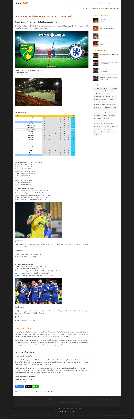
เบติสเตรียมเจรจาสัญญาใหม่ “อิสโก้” (107, 36)
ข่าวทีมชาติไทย (97, 96)
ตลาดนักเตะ (106, 126)
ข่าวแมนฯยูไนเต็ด (98, 123)
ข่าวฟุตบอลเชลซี (97, 107)
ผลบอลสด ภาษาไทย (62, 400)
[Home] (83, 8)
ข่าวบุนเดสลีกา (112, 99)
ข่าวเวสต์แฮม (97, 121)
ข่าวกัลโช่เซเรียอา (113, 88)
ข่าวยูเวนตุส (106, 110)
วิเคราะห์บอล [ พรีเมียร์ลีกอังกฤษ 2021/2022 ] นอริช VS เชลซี (106, 8)
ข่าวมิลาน (115, 107)
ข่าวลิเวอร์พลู (97, 112)
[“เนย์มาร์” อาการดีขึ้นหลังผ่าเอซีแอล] (95, 28)
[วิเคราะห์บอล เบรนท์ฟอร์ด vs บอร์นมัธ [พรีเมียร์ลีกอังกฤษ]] (95, 78)
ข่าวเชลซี (105, 115)
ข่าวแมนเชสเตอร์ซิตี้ (108, 123)
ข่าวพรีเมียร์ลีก (97, 102)
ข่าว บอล (114, 96)
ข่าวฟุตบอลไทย (107, 107)
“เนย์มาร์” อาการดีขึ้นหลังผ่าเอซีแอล (107, 28)
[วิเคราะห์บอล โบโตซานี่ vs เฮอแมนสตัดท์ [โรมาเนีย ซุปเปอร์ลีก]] (95, 63)
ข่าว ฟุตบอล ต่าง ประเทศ (99, 104)
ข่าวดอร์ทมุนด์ (107, 93)
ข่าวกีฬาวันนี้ (103, 91)
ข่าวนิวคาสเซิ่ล (106, 96)
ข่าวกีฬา (96, 91)
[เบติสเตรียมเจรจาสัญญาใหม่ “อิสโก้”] (95, 36)
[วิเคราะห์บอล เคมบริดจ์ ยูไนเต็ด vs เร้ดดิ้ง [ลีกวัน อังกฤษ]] (95, 55)
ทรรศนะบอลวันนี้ (26, 391)
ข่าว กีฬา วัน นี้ (111, 91)
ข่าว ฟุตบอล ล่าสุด (111, 104)
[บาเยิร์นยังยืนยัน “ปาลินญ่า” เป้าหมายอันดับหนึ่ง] (95, 20)
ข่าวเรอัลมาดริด (97, 118)
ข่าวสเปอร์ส (114, 112)
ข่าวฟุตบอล (112, 102)
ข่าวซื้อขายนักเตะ (98, 93)
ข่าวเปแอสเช (112, 115)
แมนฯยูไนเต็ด (97, 134)
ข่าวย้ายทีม (113, 110)
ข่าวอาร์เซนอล (97, 115)
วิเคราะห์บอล (18, 26)
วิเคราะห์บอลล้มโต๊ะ (33, 391)
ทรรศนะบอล (20, 391)
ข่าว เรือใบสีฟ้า (106, 118)
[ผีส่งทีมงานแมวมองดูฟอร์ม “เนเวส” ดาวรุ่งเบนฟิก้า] (95, 43)
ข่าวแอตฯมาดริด (98, 126)
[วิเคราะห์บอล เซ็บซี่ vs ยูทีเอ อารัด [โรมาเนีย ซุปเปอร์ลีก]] (95, 70)
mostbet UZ (104, 88)
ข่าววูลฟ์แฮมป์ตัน (106, 112)
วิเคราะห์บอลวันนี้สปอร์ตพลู (43, 391)
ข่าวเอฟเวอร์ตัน (105, 121)
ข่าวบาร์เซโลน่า (103, 99)
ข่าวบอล (96, 99)
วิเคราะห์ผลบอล (51, 391)
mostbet (96, 88)
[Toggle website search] (117, 3)
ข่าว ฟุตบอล (105, 102)
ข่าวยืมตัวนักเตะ (97, 110)
